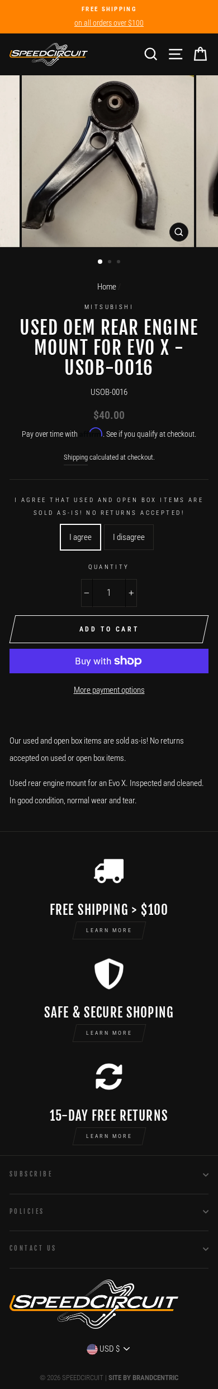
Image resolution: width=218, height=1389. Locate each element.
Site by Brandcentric (143, 1377)
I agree (80, 537)
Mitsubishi (109, 307)
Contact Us (33, 1248)
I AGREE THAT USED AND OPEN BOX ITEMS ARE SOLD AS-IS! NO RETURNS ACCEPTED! (109, 506)
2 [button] (110, 263)
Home (106, 287)
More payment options (109, 690)
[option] (109, 17)
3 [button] (119, 263)
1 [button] (100, 262)
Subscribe (31, 1174)
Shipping (76, 457)
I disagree (129, 537)
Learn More (109, 930)
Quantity (109, 567)
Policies (27, 1211)
